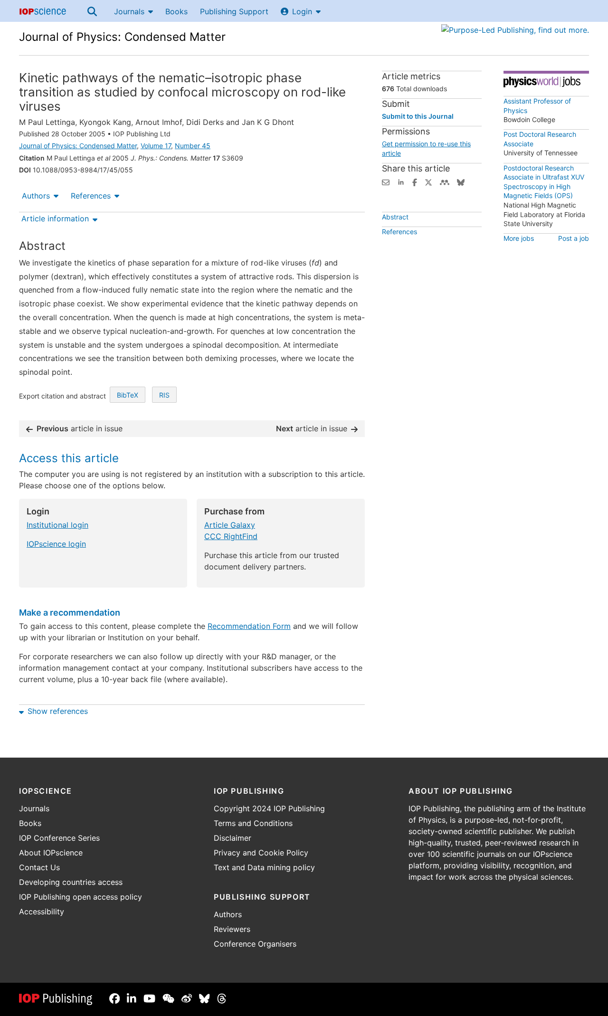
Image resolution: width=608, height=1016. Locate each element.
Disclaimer (232, 838)
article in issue (80, 428)
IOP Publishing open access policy (80, 897)
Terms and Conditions (253, 823)
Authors (36, 195)
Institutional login (57, 525)
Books (176, 11)
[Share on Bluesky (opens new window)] (461, 181)
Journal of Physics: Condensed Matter (122, 37)
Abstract (395, 217)
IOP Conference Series (59, 838)
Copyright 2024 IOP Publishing (269, 808)
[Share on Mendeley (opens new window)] (444, 181)
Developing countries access (71, 882)
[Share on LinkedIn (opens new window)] (401, 181)
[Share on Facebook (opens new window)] (414, 181)
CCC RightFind (230, 536)
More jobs (519, 238)
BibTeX (127, 395)
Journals (129, 11)
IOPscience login (56, 544)
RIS (164, 395)
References (91, 195)
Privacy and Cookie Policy (261, 852)
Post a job (573, 238)
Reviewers (232, 929)
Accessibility (41, 911)
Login (302, 11)
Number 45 (192, 146)
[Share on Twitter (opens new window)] (428, 181)
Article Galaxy (229, 525)
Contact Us (39, 867)
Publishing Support (234, 11)
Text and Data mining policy (264, 867)
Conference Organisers (255, 944)
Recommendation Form (249, 626)
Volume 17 (156, 146)
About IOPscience (51, 852)
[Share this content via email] (386, 181)
